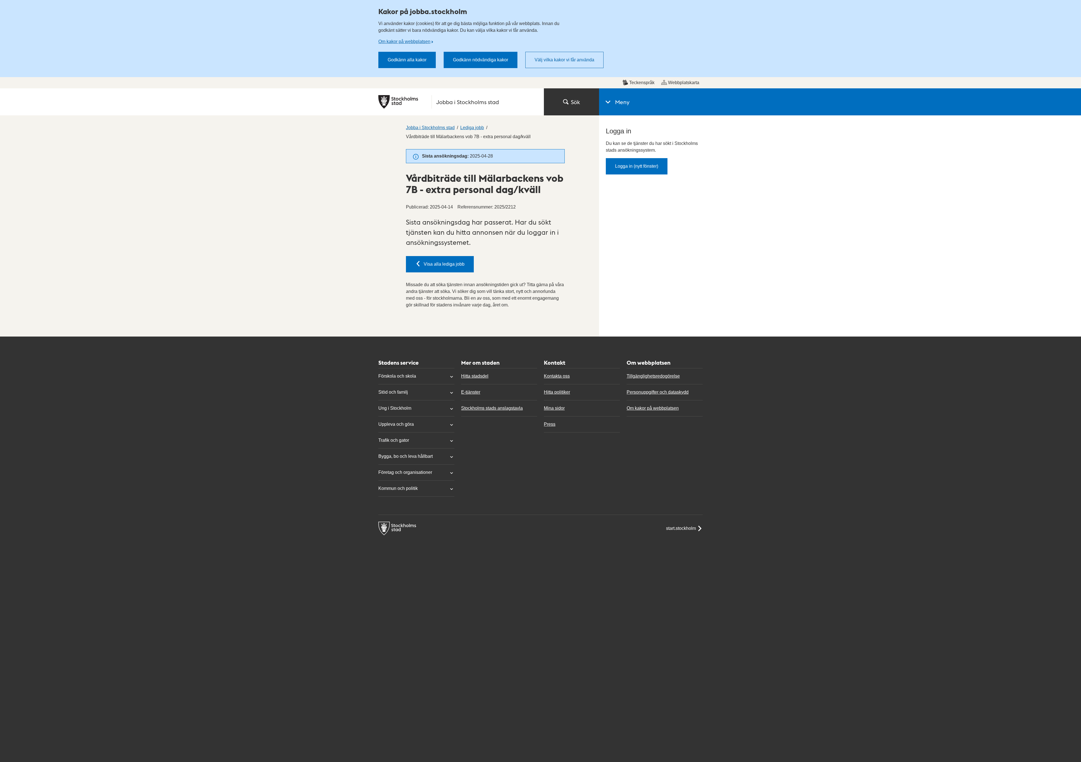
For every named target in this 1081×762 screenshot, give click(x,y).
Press (549, 424)
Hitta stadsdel (474, 376)
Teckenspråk (642, 82)
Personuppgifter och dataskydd (658, 392)
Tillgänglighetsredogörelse (653, 376)
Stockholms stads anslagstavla (492, 408)
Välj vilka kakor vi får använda (564, 59)
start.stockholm (681, 528)
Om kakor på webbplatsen (404, 41)
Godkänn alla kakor (407, 59)
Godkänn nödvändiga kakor (480, 59)
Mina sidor (554, 408)
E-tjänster (470, 392)
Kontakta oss (557, 376)
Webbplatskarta (683, 82)
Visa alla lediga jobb (444, 264)
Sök (575, 102)
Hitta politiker (557, 392)
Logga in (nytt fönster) (636, 166)
